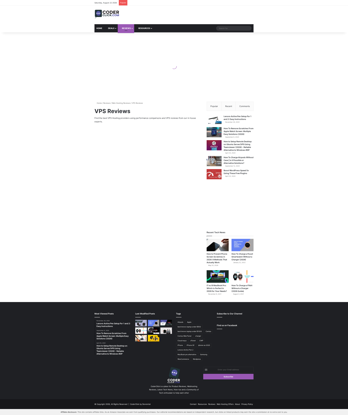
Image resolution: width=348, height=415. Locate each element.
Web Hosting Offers (225, 404)
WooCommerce (183, 359)
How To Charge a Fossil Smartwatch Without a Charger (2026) (242, 257)
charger (198, 336)
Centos (208, 331)
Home (99, 28)
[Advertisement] (201, 14)
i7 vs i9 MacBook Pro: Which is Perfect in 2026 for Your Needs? (217, 288)
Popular (214, 106)
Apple (189, 322)
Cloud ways (182, 341)
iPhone (180, 345)
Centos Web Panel (184, 336)
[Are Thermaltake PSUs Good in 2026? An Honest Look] (166, 323)
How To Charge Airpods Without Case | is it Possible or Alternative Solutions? (239, 160)
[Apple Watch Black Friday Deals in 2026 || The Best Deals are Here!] (141, 338)
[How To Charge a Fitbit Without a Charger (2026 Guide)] (243, 276)
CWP (201, 341)
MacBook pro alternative (187, 354)
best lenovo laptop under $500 (189, 327)
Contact (193, 404)
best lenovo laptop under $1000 (190, 331)
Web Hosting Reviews (121, 103)
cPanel (193, 341)
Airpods (180, 322)
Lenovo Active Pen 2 (185, 350)
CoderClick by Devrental (140, 404)
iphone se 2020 (204, 345)
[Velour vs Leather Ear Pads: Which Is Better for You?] (141, 323)
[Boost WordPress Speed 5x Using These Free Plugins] (214, 174)
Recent (228, 106)
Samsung (203, 354)
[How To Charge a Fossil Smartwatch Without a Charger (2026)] (243, 245)
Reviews (126, 28)
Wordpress (197, 359)
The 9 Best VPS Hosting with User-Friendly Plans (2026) (116, 135)
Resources (144, 28)
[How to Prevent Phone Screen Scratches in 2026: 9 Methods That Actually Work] (218, 245)
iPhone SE (190, 345)
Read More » (103, 193)
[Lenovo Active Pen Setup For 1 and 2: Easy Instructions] (214, 120)
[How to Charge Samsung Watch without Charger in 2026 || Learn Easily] (166, 330)
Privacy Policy (247, 404)
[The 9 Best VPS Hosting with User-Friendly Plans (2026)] (119, 165)
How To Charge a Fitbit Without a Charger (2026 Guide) (242, 288)
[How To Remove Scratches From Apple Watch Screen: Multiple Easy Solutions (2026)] (214, 132)
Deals (111, 28)
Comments (244, 106)
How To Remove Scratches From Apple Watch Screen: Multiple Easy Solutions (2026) (239, 131)
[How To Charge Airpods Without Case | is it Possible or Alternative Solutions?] (214, 161)
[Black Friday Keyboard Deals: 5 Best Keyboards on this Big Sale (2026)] (153, 330)
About (237, 404)
